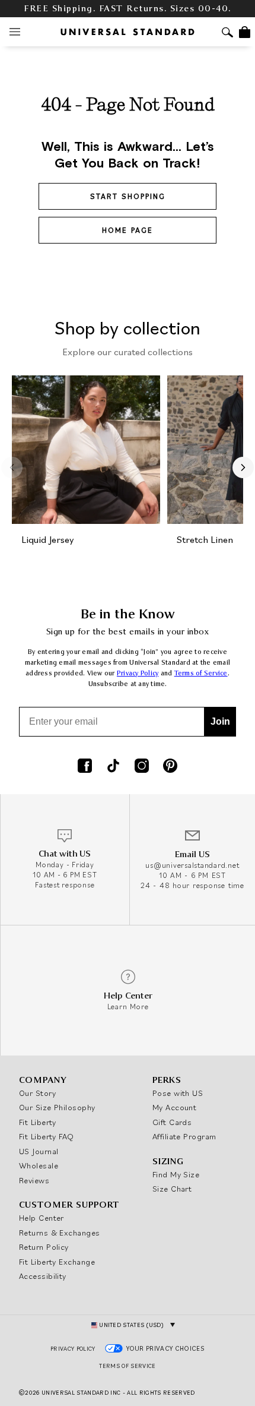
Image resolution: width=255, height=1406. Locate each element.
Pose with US (177, 1093)
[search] (227, 33)
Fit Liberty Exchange (57, 1261)
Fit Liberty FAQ (46, 1136)
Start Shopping (127, 196)
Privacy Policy (138, 673)
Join (220, 721)
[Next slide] (243, 467)
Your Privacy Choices (165, 1348)
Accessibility (42, 1276)
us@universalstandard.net (192, 865)
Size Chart (172, 1188)
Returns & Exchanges (59, 1232)
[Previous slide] (12, 467)
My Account (174, 1107)
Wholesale (38, 1165)
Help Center (41, 1217)
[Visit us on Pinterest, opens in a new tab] (170, 767)
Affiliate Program (184, 1136)
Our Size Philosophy (57, 1107)
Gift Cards (172, 1122)
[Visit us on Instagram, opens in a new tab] (142, 767)
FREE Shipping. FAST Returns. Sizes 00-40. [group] (127, 8)
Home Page (127, 230)
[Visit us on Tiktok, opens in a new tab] (113, 767)
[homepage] (127, 31)
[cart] (244, 32)
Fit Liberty (37, 1122)
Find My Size (175, 1174)
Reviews (34, 1180)
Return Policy (44, 1246)
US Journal (39, 1151)
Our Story (37, 1093)
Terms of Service (201, 673)
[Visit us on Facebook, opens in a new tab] (85, 767)
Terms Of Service (127, 1366)
